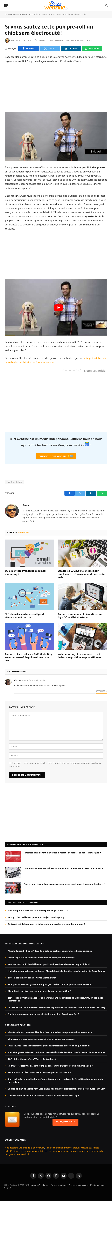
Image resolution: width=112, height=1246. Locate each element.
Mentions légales (97, 1185)
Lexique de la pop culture (31, 1147)
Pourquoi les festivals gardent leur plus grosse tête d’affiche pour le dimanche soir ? (50, 984)
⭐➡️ (56, 456)
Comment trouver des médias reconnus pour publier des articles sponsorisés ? (63, 868)
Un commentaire (56, 40)
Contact (7, 1187)
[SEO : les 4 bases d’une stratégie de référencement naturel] (29, 596)
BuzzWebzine (10, 14)
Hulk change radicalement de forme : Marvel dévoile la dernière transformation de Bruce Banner (56, 971)
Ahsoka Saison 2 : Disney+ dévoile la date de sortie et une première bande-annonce (50, 951)
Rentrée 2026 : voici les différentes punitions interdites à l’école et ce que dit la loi (49, 964)
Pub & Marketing (25, 14)
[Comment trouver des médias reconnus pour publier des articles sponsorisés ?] (13, 872)
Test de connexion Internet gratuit (62, 1147)
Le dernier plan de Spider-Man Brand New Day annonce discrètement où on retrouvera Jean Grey (56, 1007)
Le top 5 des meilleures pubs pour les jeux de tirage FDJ (36, 917)
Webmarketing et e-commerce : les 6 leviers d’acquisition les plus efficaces (79, 656)
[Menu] (6, 5)
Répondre (101, 691)
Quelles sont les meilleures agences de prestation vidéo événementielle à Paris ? (64, 884)
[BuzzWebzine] (55, 5)
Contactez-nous (65, 1122)
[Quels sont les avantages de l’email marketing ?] (29, 553)
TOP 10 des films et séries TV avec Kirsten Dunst (32, 977)
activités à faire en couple (17, 1151)
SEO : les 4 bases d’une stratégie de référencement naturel (25, 616)
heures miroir (22, 1154)
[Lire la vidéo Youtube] (58, 307)
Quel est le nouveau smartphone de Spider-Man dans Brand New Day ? (43, 1014)
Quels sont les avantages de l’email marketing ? (25, 572)
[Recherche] (106, 5)
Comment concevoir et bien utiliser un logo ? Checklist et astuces (80, 616)
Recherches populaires (78, 1185)
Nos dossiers (11, 1147)
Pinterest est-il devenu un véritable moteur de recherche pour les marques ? (62, 852)
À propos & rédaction (40, 1185)
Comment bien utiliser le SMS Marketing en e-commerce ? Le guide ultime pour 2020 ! (28, 657)
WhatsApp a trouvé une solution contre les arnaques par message (41, 957)
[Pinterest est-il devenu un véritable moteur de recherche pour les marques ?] (13, 856)
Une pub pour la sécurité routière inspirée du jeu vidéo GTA (38, 910)
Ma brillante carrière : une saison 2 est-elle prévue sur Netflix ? (39, 991)
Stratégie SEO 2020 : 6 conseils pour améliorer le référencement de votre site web (81, 574)
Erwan (17, 40)
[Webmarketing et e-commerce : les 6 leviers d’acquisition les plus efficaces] (82, 636)
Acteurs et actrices (90, 1147)
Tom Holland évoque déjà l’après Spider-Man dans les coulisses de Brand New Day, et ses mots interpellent (55, 999)
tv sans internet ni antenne (76, 1151)
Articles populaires (59, 1185)
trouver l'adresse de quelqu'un (47, 1151)
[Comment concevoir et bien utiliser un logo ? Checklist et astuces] (82, 596)
